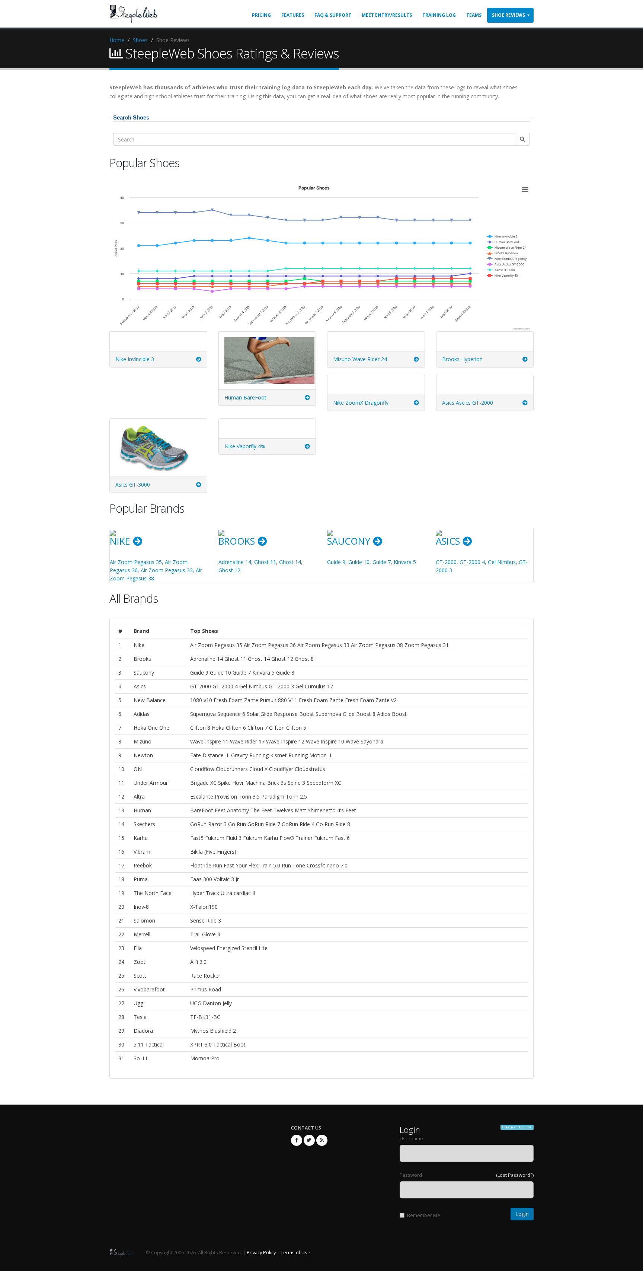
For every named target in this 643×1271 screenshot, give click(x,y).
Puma (141, 879)
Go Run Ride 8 (333, 824)
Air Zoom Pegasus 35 (136, 562)
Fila (138, 948)
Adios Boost (392, 713)
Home (116, 40)
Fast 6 (342, 837)
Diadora (143, 1030)
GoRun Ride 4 (298, 824)
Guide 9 (336, 562)
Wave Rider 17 (247, 741)
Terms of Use (295, 1252)
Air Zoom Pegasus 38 (377, 645)
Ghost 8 (304, 658)
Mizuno (142, 741)
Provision (226, 796)
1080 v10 (201, 700)
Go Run (237, 824)
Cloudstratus (310, 769)
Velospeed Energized (215, 948)
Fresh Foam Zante (321, 700)
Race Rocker (205, 975)
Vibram (142, 851)
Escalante (202, 796)
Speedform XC (324, 782)
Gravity (240, 755)
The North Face (153, 892)
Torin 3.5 (249, 796)
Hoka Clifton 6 (229, 727)
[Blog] (321, 1140)
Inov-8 (141, 906)
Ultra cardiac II (238, 892)
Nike (121, 541)
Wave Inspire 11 (209, 741)
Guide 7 (381, 562)
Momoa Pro (205, 1058)
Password (411, 1175)
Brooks (237, 541)
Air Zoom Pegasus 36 (270, 645)
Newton (143, 755)
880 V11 (287, 700)
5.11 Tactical (149, 1044)
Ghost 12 (229, 570)
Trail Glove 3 (205, 934)
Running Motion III (310, 755)
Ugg (138, 1003)
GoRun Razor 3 (208, 824)
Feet (220, 810)
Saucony (350, 541)
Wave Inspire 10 (325, 741)
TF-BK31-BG (205, 1016)
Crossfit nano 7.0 (327, 865)
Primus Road (205, 989)
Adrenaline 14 (234, 562)
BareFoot (201, 810)
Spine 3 (296, 782)
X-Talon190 (204, 906)
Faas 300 (201, 879)
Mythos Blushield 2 (213, 1030)
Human (142, 810)
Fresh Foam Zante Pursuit (245, 700)
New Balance (150, 700)
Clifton (277, 727)
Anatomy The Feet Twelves (260, 810)
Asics (449, 541)
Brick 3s (276, 782)
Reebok (143, 865)
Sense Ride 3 (205, 920)
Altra (139, 796)
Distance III (216, 755)
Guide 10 (359, 562)
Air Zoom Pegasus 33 (167, 570)
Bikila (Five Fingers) (213, 851)
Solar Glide (259, 713)
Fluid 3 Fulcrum (244, 837)
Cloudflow (202, 769)
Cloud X (258, 769)
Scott (140, 975)
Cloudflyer (281, 769)
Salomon (144, 920)
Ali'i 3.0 (198, 961)
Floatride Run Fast (212, 865)
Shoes (140, 40)
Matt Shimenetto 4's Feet (325, 810)
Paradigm (272, 796)
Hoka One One (151, 727)
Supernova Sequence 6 (217, 713)
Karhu (141, 837)
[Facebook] (296, 1140)
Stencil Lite (254, 948)
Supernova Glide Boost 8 (345, 713)
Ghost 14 (290, 562)
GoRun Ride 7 (263, 824)
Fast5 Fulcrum (207, 837)
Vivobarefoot (149, 989)
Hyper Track (204, 892)
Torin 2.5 (296, 796)
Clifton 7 (257, 727)
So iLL (141, 1058)
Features (292, 15)
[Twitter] (309, 1140)
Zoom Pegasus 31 (426, 645)
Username (411, 1138)
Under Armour (151, 782)
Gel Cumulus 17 (314, 686)
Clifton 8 (200, 727)
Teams (474, 15)
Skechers (144, 824)
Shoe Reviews (508, 15)
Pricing (261, 15)
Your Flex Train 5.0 (258, 865)
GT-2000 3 (281, 686)
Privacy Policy (261, 1252)
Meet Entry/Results (387, 15)
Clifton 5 (296, 727)
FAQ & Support (332, 15)
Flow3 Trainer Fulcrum (306, 837)
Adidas (142, 713)
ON (138, 769)
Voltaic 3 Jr (226, 879)
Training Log (439, 15)
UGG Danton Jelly (211, 1003)
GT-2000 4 (472, 562)
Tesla (140, 1016)
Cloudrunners (232, 769)
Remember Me (423, 1215)
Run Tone (293, 865)
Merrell (142, 934)
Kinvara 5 (405, 562)
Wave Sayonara (364, 741)
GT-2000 (446, 562)
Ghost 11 (265, 562)
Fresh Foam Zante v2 (371, 700)
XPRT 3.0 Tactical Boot (218, 1044)
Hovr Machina (249, 782)
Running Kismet (268, 755)
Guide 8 (285, 672)
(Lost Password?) (515, 1175)
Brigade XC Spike (210, 782)
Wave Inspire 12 (285, 741)
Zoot (139, 961)
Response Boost (295, 713)
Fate (195, 755)
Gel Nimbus (502, 562)
